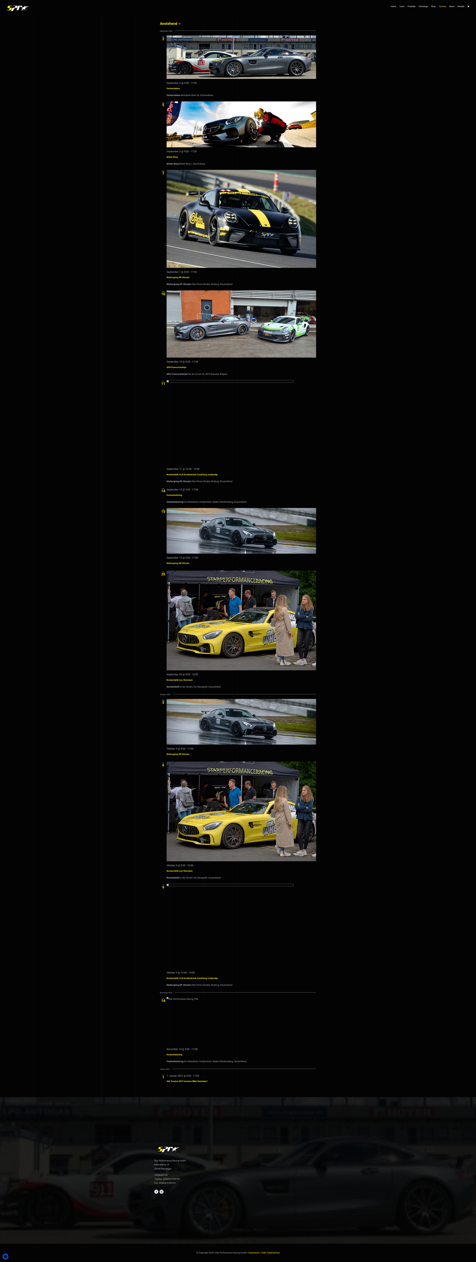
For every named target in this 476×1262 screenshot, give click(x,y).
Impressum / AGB (257, 1252)
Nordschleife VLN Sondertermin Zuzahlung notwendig (192, 474)
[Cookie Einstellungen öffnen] (5, 1259)
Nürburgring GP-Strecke (178, 277)
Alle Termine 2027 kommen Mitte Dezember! (187, 1081)
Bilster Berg (172, 156)
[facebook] (156, 1192)
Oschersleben (173, 88)
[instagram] (162, 1192)
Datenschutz (273, 1252)
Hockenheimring (174, 495)
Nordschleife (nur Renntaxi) (180, 679)
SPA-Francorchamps (176, 367)
